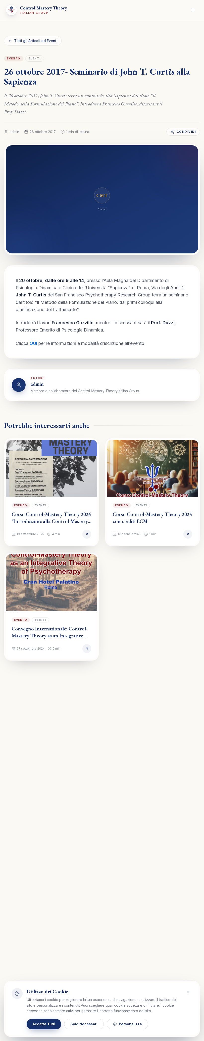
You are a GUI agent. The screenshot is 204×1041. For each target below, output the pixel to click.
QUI (33, 343)
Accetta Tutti (44, 1024)
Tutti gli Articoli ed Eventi (35, 41)
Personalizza (130, 1024)
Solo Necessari (84, 1024)
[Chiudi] (188, 992)
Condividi (186, 132)
